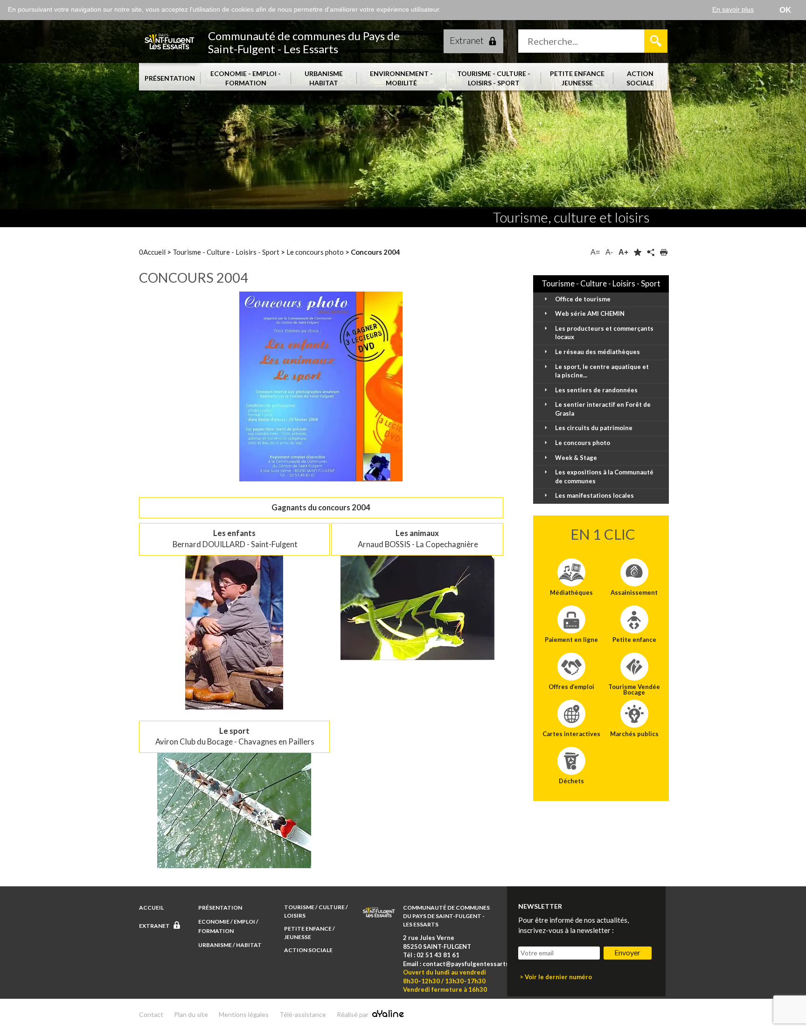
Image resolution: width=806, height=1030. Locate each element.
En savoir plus (733, 9)
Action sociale (309, 949)
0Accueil (153, 252)
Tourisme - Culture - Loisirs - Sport (227, 252)
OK (785, 10)
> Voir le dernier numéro (556, 977)
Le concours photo (315, 252)
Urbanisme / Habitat (230, 944)
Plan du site (191, 1014)
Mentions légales (244, 1014)
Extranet (467, 40)
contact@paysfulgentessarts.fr (469, 963)
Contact (151, 1014)
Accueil (152, 907)
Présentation (220, 907)
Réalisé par (353, 1014)
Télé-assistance (302, 1014)
